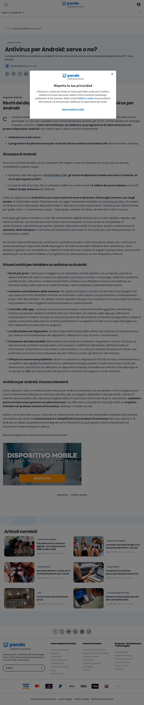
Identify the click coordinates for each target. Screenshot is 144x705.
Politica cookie (85, 98)
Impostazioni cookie (73, 109)
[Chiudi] (112, 74)
